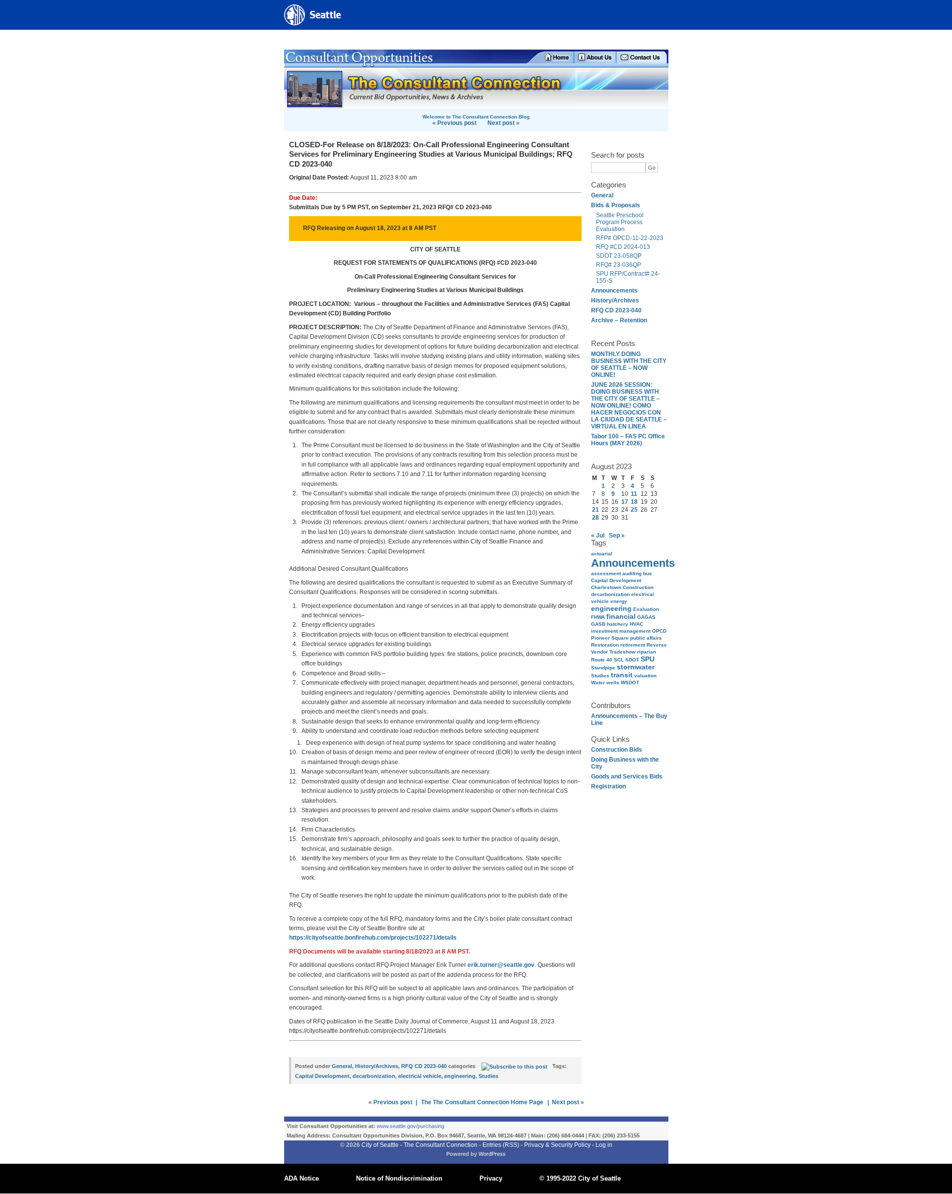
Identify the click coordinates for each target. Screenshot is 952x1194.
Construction (638, 587)
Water (598, 682)
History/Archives (615, 300)
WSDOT (630, 682)
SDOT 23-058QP (619, 255)
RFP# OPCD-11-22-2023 (629, 238)
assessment (606, 573)
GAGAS (646, 617)
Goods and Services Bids (626, 776)
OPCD (659, 631)
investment (604, 631)
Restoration (605, 645)
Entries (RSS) (500, 1144)
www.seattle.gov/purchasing (410, 1126)
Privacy (490, 1178)
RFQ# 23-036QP (618, 264)
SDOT (632, 659)
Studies (600, 675)
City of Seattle (380, 1144)
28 (595, 517)
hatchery (617, 624)
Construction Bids (616, 749)
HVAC (636, 624)
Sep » (617, 535)
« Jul (597, 535)
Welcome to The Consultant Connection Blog (476, 116)
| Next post (563, 1102)
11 (634, 493)
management (635, 631)
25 (634, 509)
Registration (608, 786)
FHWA (598, 617)
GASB (598, 624)
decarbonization (610, 594)
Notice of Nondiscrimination (399, 1178)
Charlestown (606, 587)
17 (624, 501)
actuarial (601, 553)
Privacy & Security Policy (557, 1144)
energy (618, 601)
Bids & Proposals (615, 205)
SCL (619, 659)
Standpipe (603, 667)
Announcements (614, 290)
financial (621, 616)
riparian (646, 652)
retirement (632, 645)
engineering (611, 608)
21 (595, 509)
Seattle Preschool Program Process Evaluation (620, 222)
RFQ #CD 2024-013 (624, 246)
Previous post (456, 122)
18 (634, 501)
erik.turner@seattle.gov (501, 964)
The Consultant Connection (440, 1144)
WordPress (492, 1154)
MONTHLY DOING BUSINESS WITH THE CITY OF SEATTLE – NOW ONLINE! (628, 364)
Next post (501, 122)
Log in (603, 1144)
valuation (645, 675)
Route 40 (601, 659)
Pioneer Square (610, 638)
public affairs (646, 638)
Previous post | (395, 1102)
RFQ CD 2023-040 (616, 310)
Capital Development (616, 580)
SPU (647, 659)
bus (647, 573)
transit (622, 675)
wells (612, 682)
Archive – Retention (619, 320)
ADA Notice (301, 1178)
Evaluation (646, 609)
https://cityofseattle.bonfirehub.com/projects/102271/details (373, 937)
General (602, 195)
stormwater (635, 667)
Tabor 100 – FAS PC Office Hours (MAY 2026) (628, 440)
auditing (632, 573)
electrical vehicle (419, 1076)
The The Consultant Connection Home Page (482, 1102)
